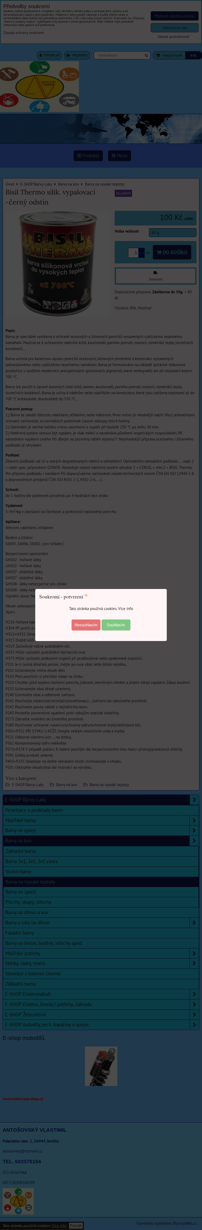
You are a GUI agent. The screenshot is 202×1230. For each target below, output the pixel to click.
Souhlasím (116, 625)
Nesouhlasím (86, 625)
